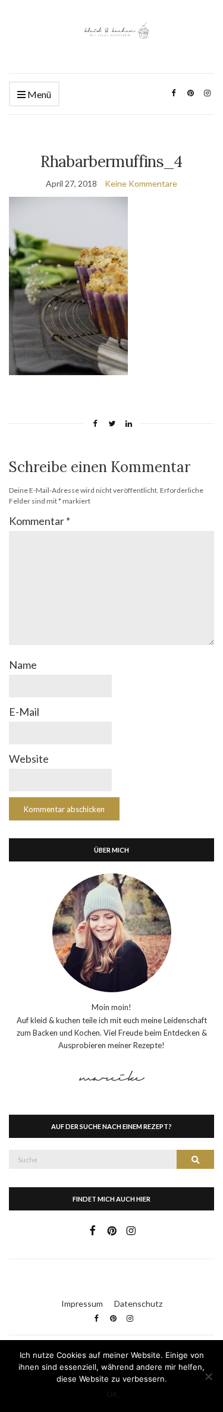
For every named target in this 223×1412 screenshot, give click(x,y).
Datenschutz (138, 1303)
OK (111, 1394)
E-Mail (24, 711)
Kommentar (39, 520)
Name (23, 664)
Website (29, 758)
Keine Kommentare (141, 183)
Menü (38, 94)
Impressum (82, 1303)
